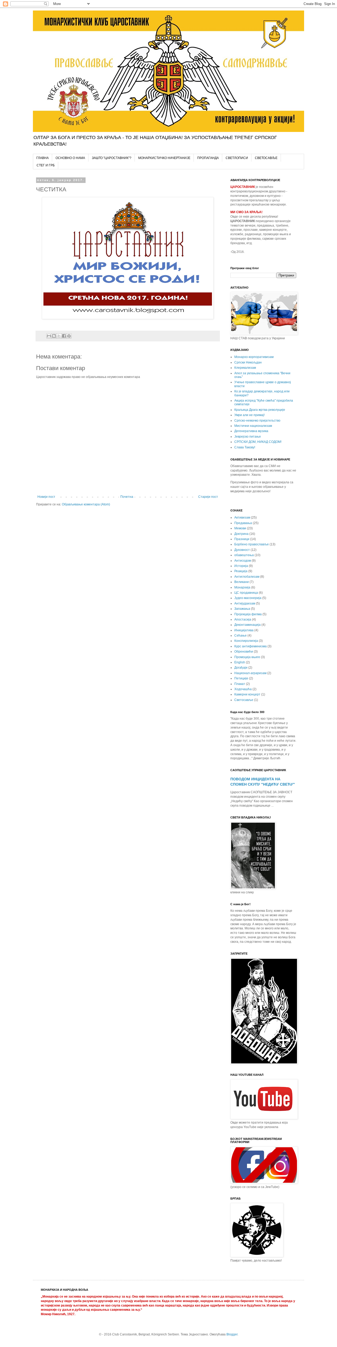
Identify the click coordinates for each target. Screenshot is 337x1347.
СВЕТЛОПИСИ (237, 158)
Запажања (242, 609)
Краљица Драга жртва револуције (259, 410)
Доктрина (241, 534)
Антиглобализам (246, 576)
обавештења (244, 555)
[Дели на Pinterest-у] (69, 336)
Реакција (240, 571)
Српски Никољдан (248, 362)
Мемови (240, 528)
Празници (241, 539)
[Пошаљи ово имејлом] (49, 336)
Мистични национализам (253, 426)
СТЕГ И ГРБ (46, 165)
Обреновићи (243, 651)
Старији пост (208, 497)
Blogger (231, 1334)
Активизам (242, 517)
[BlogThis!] (54, 336)
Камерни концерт (247, 694)
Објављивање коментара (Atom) (86, 504)
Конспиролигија (246, 641)
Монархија (242, 587)
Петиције (241, 678)
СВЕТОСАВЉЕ (266, 158)
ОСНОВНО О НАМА (70, 158)
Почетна (126, 497)
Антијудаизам (244, 603)
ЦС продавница (246, 593)
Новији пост (46, 497)
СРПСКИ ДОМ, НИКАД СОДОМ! (257, 442)
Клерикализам (245, 368)
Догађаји (240, 667)
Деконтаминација (247, 625)
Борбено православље (251, 544)
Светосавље (243, 700)
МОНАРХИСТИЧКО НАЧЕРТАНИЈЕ (164, 158)
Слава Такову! (244, 447)
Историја (241, 566)
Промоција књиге (247, 657)
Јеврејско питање (247, 436)
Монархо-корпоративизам (254, 357)
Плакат (239, 684)
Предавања (243, 523)
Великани (241, 582)
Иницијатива (244, 630)
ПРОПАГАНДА (208, 158)
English (239, 662)
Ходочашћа (243, 689)
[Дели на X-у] (59, 336)
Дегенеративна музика (251, 431)
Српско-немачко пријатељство (257, 420)
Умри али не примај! (249, 415)
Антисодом (242, 560)
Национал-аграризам (250, 673)
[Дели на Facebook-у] (64, 336)
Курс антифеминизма (250, 646)
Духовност (242, 550)
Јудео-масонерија (247, 598)
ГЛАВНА (42, 158)
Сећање (240, 635)
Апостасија (242, 619)
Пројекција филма (248, 614)
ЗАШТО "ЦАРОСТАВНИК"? (111, 158)
